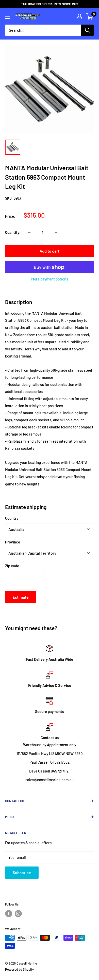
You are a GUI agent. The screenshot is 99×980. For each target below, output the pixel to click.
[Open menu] (7, 17)
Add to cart (49, 251)
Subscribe (22, 872)
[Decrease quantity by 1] (29, 232)
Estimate (21, 597)
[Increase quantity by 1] (56, 232)
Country (11, 518)
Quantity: (13, 232)
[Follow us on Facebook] (8, 913)
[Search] (87, 30)
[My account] (79, 16)
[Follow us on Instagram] (18, 913)
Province (12, 542)
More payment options (49, 279)
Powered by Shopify (19, 969)
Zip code (12, 565)
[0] (90, 16)
